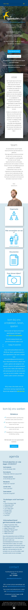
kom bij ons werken (14, 56)
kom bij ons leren (14, 51)
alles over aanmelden (15, 335)
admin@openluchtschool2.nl (14, 67)
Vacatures (14, 446)
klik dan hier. (21, 391)
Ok (14, 608)
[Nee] (26, 605)
